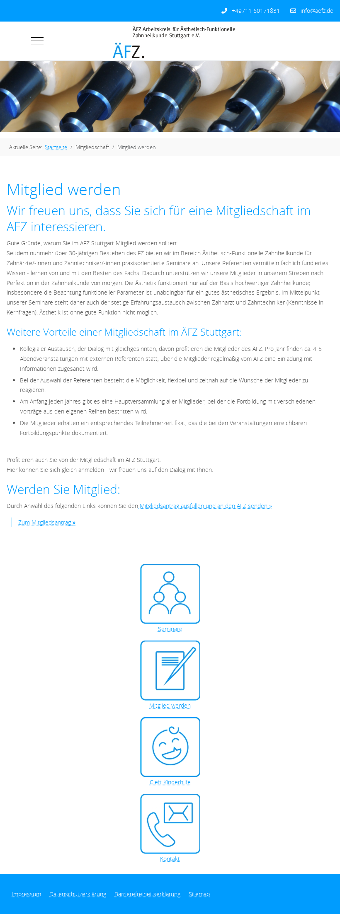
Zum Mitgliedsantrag (46, 522)
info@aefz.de (317, 11)
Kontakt (170, 859)
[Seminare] (170, 594)
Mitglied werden (170, 705)
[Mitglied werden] (170, 671)
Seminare (170, 629)
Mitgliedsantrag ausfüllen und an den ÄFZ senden (205, 506)
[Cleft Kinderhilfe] (170, 747)
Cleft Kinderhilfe (170, 782)
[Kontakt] (170, 824)
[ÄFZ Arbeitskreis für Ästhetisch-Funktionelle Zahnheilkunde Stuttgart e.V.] (164, 41)
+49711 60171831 (256, 11)
